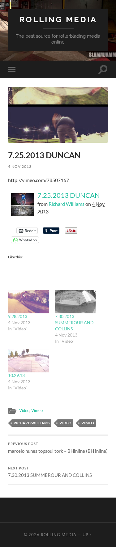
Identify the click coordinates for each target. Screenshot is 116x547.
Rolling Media (58, 19)
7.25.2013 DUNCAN (68, 195)
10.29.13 (16, 375)
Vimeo (37, 410)
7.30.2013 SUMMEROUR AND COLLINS (74, 322)
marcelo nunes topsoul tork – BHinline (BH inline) (58, 448)
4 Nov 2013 (20, 166)
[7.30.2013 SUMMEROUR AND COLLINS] (75, 301)
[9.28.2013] (28, 301)
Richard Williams (66, 204)
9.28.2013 (17, 316)
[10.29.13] (28, 360)
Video (24, 410)
